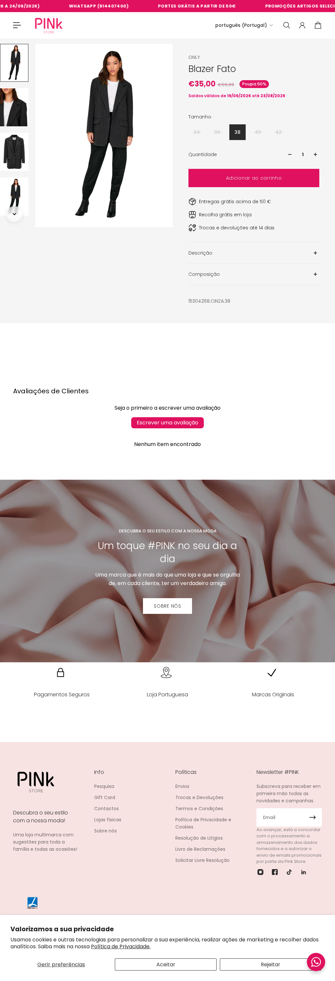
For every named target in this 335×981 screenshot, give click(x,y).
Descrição (200, 253)
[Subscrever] (313, 817)
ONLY (194, 57)
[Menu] (17, 25)
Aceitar (165, 964)
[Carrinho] (318, 25)
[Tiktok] (289, 872)
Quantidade (202, 154)
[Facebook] (275, 872)
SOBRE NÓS (167, 606)
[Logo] (49, 25)
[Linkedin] (303, 872)
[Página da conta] (302, 25)
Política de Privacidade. (120, 946)
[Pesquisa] (286, 25)
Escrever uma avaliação (167, 422)
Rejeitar (270, 964)
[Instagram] (260, 872)
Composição (204, 274)
